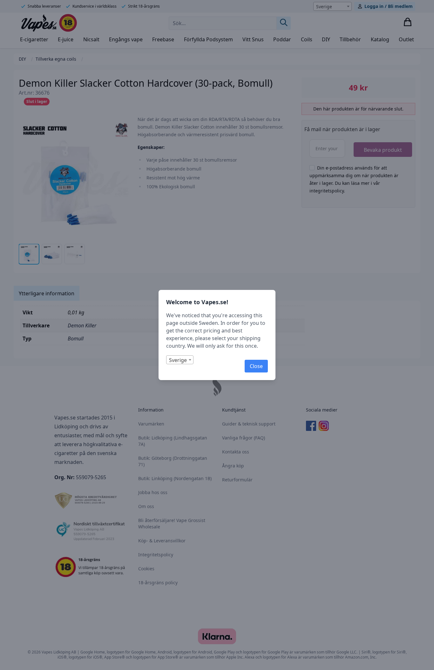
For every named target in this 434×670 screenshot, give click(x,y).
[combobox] (179, 359)
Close (256, 366)
